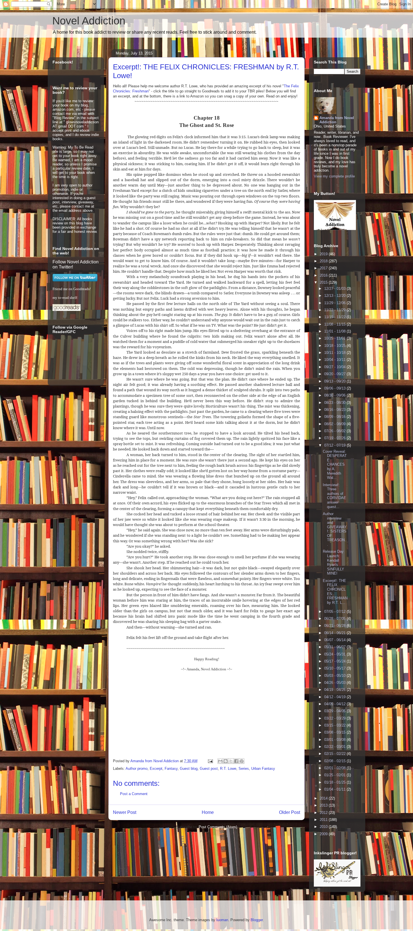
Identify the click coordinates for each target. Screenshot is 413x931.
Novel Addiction (88, 21)
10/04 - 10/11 (335, 360)
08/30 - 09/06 (335, 395)
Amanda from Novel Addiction (336, 120)
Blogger (257, 920)
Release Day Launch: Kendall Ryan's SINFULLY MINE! (333, 562)
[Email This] (220, 761)
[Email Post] (210, 761)
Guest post (209, 768)
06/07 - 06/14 (335, 640)
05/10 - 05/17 (335, 668)
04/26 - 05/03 (335, 682)
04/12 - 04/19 (335, 697)
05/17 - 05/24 (335, 661)
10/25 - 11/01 (335, 338)
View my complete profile (334, 176)
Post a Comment (134, 794)
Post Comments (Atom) (218, 827)
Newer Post (124, 812)
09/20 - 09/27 (335, 374)
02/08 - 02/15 (335, 761)
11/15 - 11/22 (335, 317)
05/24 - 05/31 (335, 654)
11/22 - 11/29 (335, 310)
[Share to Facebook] (236, 761)
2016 (324, 275)
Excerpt (156, 768)
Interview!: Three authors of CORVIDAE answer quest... (334, 496)
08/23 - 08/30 (335, 402)
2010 (324, 827)
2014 (324, 798)
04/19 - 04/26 (335, 690)
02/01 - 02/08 (335, 768)
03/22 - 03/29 (335, 718)
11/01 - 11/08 (335, 331)
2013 (324, 805)
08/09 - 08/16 (335, 417)
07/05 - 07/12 (335, 611)
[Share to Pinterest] (241, 761)
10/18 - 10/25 (335, 345)
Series (244, 768)
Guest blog (189, 768)
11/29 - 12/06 (335, 303)
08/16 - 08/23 (335, 410)
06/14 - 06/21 (335, 633)
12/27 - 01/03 (335, 288)
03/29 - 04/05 (335, 711)
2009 (324, 834)
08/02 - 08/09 (335, 424)
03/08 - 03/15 (335, 732)
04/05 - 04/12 (335, 704)
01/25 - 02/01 (335, 775)
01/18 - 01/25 (335, 782)
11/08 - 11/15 (335, 324)
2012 (324, 813)
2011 (324, 820)
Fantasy (171, 768)
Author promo (137, 768)
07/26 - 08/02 (335, 431)
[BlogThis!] (225, 761)
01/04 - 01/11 (335, 789)
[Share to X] (231, 761)
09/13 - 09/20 (335, 381)
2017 (324, 268)
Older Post (289, 812)
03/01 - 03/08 (335, 739)
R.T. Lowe (228, 768)
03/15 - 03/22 (335, 725)
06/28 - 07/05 (335, 618)
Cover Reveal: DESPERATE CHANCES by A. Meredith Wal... (335, 464)
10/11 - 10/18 (335, 352)
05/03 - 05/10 (335, 675)
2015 (324, 282)
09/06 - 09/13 (335, 388)
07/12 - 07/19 (335, 445)
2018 (324, 261)
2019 (324, 254)
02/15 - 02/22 (335, 754)
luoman (222, 920)
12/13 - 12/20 (335, 295)
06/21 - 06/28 (335, 625)
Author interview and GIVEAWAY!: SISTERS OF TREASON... (335, 529)
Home (208, 812)
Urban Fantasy (263, 768)
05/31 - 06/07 (335, 647)
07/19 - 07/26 (335, 438)
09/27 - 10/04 (335, 367)
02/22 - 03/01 (335, 747)
